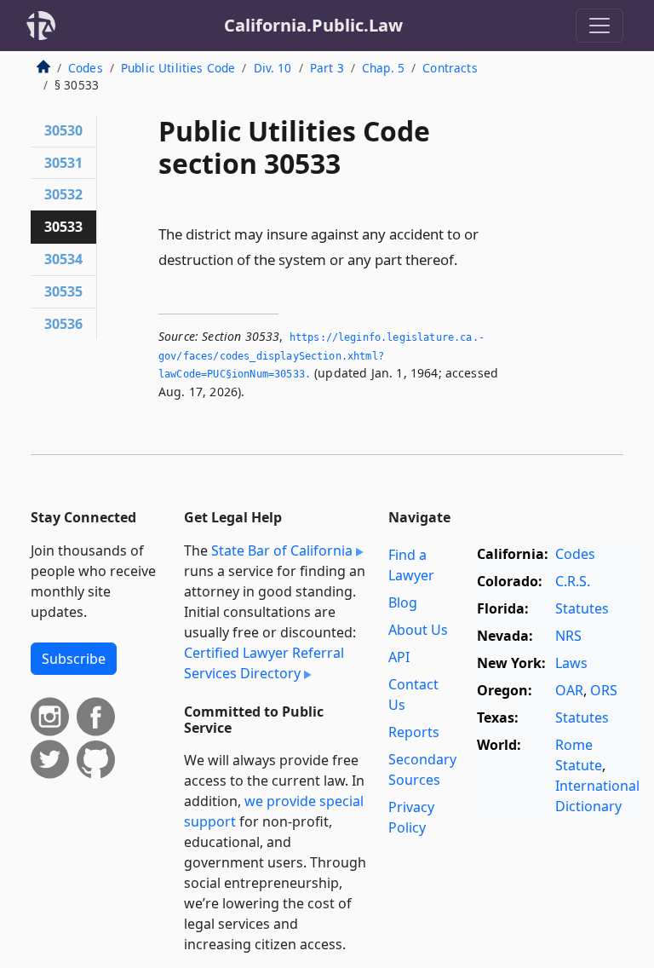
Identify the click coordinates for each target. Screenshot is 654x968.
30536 (63, 323)
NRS (568, 635)
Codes (85, 68)
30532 (63, 194)
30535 (63, 291)
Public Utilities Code (178, 68)
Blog (402, 602)
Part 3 (327, 68)
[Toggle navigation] (599, 26)
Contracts (449, 68)
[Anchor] (467, 258)
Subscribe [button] (74, 658)
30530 (63, 130)
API (399, 657)
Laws (571, 663)
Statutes (582, 608)
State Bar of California (282, 550)
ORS (603, 690)
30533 (63, 226)
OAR (569, 690)
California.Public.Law (313, 25)
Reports (413, 732)
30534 (63, 259)
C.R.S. (572, 581)
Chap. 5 (383, 68)
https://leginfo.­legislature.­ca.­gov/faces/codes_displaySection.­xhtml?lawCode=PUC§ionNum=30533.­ (321, 355)
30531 (63, 162)
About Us (418, 629)
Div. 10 (273, 68)
